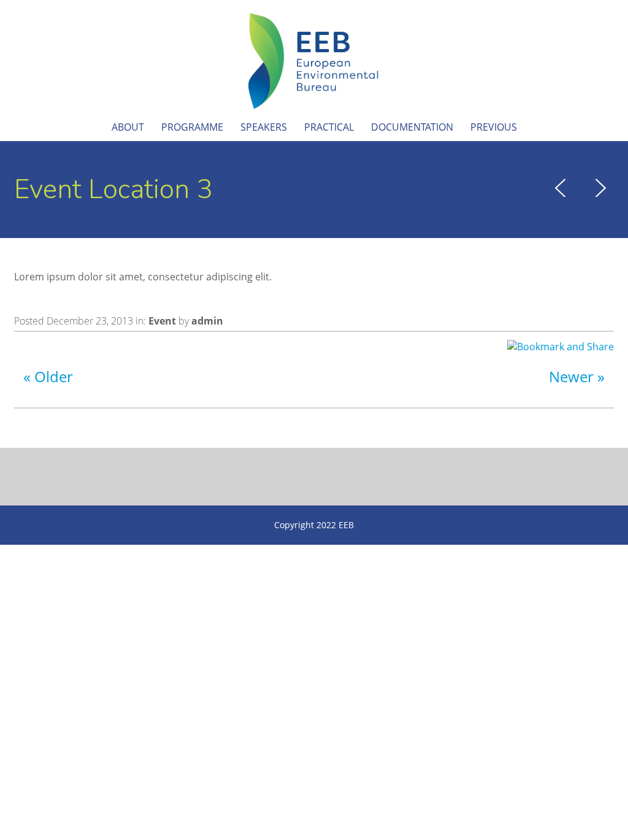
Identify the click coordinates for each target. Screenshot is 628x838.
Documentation (412, 127)
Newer (571, 376)
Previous (493, 127)
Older (53, 376)
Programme (192, 127)
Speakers (263, 127)
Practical (329, 127)
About (128, 127)
